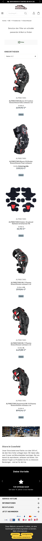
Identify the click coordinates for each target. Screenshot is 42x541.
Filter (22, 42)
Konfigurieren (26, 534)
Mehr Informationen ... (21, 531)
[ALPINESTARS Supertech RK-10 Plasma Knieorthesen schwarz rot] (21, 381)
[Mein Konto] (34, 13)
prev (3, 1)
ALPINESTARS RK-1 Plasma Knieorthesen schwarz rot (21, 283)
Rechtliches (8, 507)
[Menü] (2, 13)
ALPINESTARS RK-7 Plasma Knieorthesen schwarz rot (21, 344)
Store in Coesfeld (11, 446)
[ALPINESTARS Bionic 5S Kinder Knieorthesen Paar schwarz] (21, 139)
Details (21, 114)
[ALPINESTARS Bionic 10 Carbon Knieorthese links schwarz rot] (21, 78)
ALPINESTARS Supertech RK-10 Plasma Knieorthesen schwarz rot (21, 404)
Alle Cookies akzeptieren (21, 537)
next (39, 1)
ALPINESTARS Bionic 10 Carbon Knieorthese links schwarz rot (21, 101)
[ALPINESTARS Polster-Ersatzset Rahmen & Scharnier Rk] (21, 199)
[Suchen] (25, 13)
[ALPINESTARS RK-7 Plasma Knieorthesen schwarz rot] (21, 321)
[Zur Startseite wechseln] (21, 7)
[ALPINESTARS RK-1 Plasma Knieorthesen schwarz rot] (21, 260)
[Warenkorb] (38, 13)
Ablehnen (15, 534)
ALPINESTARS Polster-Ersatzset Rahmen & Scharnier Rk (21, 223)
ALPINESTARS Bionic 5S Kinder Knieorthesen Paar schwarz (21, 162)
